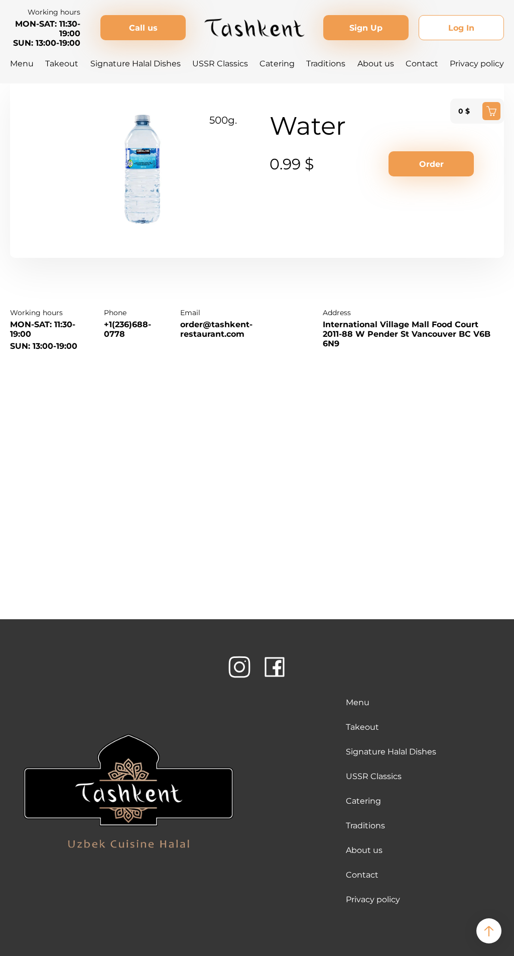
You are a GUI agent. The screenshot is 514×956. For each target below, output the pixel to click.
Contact (422, 63)
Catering (277, 63)
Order (431, 164)
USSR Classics (220, 63)
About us (375, 63)
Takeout (61, 63)
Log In (461, 28)
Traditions (325, 63)
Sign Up (365, 28)
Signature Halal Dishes (135, 63)
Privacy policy (477, 63)
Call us (143, 28)
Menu (22, 63)
